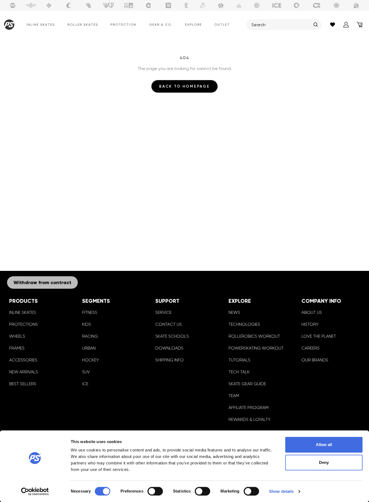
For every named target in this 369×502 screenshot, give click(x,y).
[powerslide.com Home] (8, 24)
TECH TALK (239, 371)
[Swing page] (30, 5)
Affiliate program (249, 407)
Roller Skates (83, 24)
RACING (90, 336)
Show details (281, 491)
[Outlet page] (356, 5)
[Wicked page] (108, 5)
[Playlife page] (186, 5)
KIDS (86, 324)
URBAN (89, 348)
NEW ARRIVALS (23, 371)
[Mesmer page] (336, 5)
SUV (86, 371)
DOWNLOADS (169, 348)
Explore (193, 24)
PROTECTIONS (23, 324)
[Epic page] (220, 5)
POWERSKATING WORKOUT (256, 348)
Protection (123, 24)
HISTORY (309, 324)
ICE (85, 383)
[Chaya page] (69, 5)
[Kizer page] (168, 5)
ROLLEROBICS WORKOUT (254, 336)
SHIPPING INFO (169, 360)
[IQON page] (316, 5)
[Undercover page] (89, 5)
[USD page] (49, 5)
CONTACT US (168, 324)
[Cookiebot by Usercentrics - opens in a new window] (35, 491)
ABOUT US (311, 312)
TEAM (234, 395)
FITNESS (89, 312)
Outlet (222, 24)
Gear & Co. (160, 24)
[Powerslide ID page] (257, 5)
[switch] (155, 491)
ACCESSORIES (23, 360)
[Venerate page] (238, 5)
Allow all (324, 444)
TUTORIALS (239, 360)
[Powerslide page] (12, 5)
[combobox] (281, 24)
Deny (324, 462)
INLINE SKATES (22, 312)
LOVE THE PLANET (318, 336)
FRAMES (17, 348)
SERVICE (163, 312)
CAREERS (310, 348)
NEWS (234, 312)
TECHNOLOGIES (244, 324)
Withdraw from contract (42, 282)
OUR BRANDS (314, 360)
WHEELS (17, 336)
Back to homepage (184, 86)
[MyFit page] (128, 5)
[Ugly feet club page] (202, 5)
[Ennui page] (148, 5)
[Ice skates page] (277, 5)
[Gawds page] (296, 5)
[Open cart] (359, 24)
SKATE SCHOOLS (172, 336)
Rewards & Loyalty (249, 419)
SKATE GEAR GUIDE (247, 383)
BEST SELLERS (22, 383)
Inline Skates (40, 24)
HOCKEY (90, 360)
